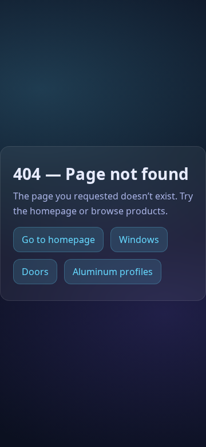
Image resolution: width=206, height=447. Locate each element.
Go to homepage (58, 239)
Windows (139, 239)
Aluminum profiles (113, 271)
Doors (35, 271)
